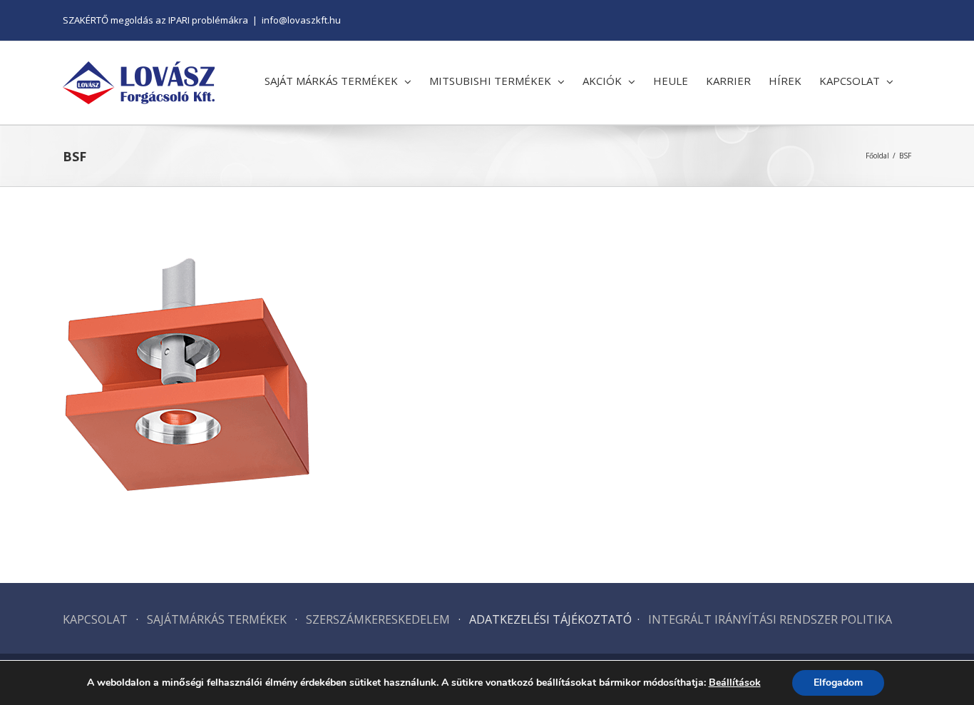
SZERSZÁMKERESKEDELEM (379, 619)
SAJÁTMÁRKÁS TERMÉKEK (217, 619)
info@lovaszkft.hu (301, 20)
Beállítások (735, 682)
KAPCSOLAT (95, 619)
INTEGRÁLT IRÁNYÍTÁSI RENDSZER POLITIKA (770, 619)
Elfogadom (838, 682)
